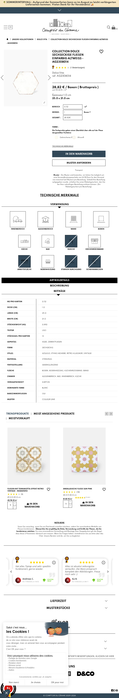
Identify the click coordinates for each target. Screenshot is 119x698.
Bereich (56, 107)
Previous (107, 414)
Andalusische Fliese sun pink (77, 489)
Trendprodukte (17, 414)
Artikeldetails (59, 280)
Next (111, 414)
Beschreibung (59, 286)
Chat (41, 536)
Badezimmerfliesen (17, 394)
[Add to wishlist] (101, 52)
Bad (59, 376)
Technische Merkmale (62, 146)
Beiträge (59, 291)
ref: (54, 76)
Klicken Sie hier (105, 656)
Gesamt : (56, 118)
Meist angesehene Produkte (54, 414)
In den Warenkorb (78, 154)
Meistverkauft (19, 418)
